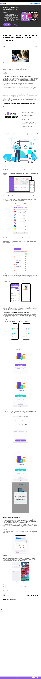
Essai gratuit (7, 24)
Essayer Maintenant (34, 3)
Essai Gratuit (17, 129)
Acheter (14, 24)
